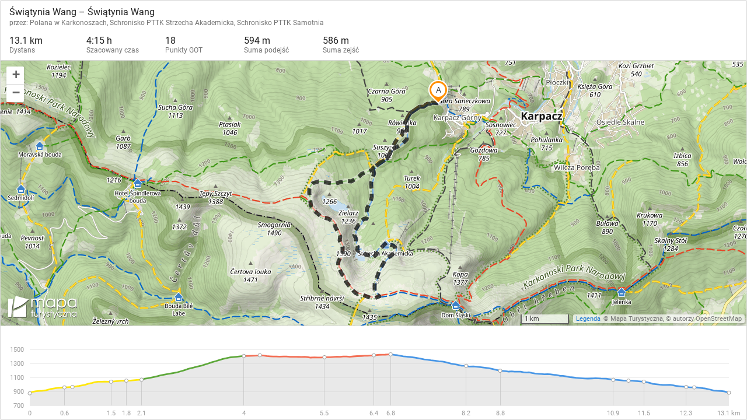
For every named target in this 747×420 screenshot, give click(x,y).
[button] (15, 75)
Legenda (588, 319)
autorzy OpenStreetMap (707, 319)
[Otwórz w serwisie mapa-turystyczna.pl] (41, 309)
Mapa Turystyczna (636, 319)
